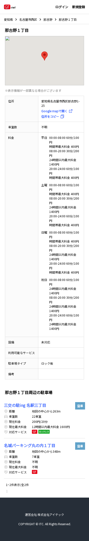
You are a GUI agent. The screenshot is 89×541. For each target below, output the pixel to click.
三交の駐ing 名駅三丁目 (25, 405)
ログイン (61, 6)
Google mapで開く (54, 111)
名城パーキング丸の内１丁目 (29, 445)
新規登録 (78, 6)
